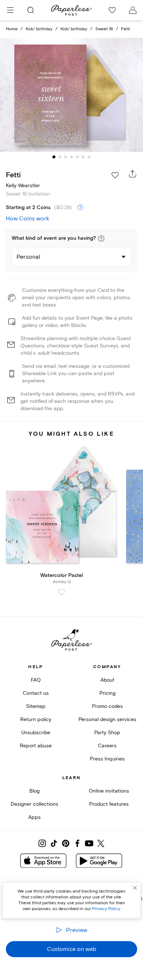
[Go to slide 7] (89, 156)
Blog (34, 791)
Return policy (35, 719)
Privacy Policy (106, 909)
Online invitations (109, 791)
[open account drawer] (132, 10)
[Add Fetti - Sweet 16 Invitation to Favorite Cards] (115, 175)
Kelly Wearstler (23, 185)
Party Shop (107, 732)
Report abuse (36, 746)
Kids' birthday (39, 29)
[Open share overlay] (132, 173)
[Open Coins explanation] (80, 207)
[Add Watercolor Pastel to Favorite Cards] (61, 592)
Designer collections (34, 804)
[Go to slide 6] (83, 156)
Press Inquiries (107, 759)
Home (12, 29)
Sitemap (35, 706)
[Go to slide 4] (71, 156)
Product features (109, 804)
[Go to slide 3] (65, 156)
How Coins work (27, 218)
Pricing (107, 693)
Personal (28, 257)
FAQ (36, 680)
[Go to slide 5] (77, 156)
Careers (107, 746)
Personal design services (107, 719)
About (107, 680)
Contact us (36, 693)
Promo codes (107, 706)
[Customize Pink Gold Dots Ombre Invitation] (71, 95)
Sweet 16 (104, 29)
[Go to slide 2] (59, 156)
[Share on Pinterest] (65, 843)
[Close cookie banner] (135, 887)
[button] (101, 238)
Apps (34, 817)
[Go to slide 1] (53, 156)
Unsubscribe (35, 732)
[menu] (10, 10)
